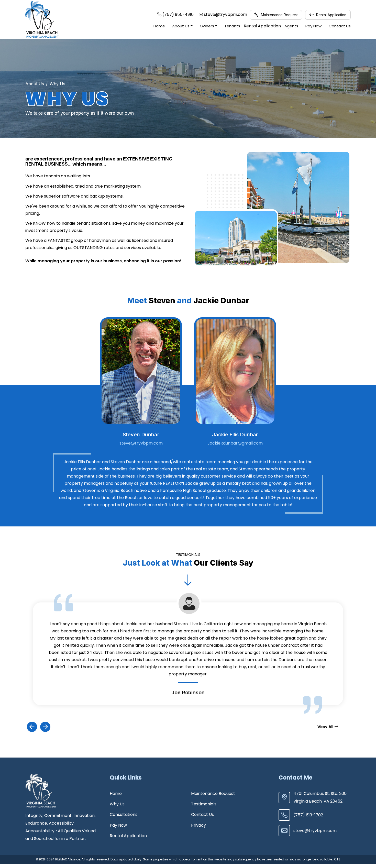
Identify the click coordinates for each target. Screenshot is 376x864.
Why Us (117, 804)
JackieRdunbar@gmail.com (235, 443)
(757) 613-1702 (308, 815)
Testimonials (203, 804)
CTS (337, 859)
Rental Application (330, 15)
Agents (291, 26)
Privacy (198, 825)
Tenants (232, 26)
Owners (207, 26)
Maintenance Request (279, 15)
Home (159, 26)
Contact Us (340, 26)
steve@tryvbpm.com (141, 443)
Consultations (123, 814)
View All (325, 727)
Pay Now (313, 26)
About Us (181, 26)
